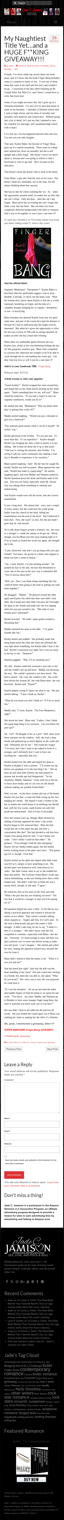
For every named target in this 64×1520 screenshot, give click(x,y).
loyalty (45, 1385)
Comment (9, 1080)
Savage (49, 1402)
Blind (48, 1362)
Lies (22, 1385)
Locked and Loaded (33, 1386)
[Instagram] (17, 1281)
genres (51, 1378)
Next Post (52, 1049)
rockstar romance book (40, 1398)
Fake (22, 1378)
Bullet (47, 1365)
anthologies (10, 1362)
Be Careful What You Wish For (17, 1042)
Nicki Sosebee (28, 1389)
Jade (11, 66)
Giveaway (44, 66)
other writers (22, 1393)
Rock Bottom (40, 1393)
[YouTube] (28, 1281)
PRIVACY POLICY (11, 1496)
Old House (46, 1390)
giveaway (51, 1042)
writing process (25, 1416)
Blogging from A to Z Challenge (23, 1365)
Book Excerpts (33, 66)
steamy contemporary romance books (23, 1409)
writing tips (10, 1420)
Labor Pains (27, 1344)
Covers (33, 1042)
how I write (47, 1381)
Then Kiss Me (43, 1413)
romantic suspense (29, 1401)
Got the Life (22, 1382)
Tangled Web (27, 1413)
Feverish (30, 1377)
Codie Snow (11, 1370)
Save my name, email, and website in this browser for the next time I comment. (30, 1162)
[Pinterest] (33, 1281)
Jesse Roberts (12, 1385)
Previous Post (13, 1049)
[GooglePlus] (22, 1281)
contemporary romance (27, 1371)
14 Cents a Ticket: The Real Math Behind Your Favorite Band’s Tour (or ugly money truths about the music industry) (30, 1303)
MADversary (9, 1390)
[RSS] (42, 1281)
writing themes (45, 1417)
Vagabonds (10, 1416)
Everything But (11, 1378)
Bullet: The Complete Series (31, 1441)
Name (7, 1118)
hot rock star (33, 1382)
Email (7, 1131)
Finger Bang (44, 366)
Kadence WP (48, 1493)
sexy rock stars (46, 1405)
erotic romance (45, 1374)
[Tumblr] (37, 1281)
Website (7, 1144)
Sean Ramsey (17, 1405)
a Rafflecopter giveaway (17, 1036)
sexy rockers (33, 1405)
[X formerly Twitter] (12, 1281)
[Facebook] (7, 1281)
